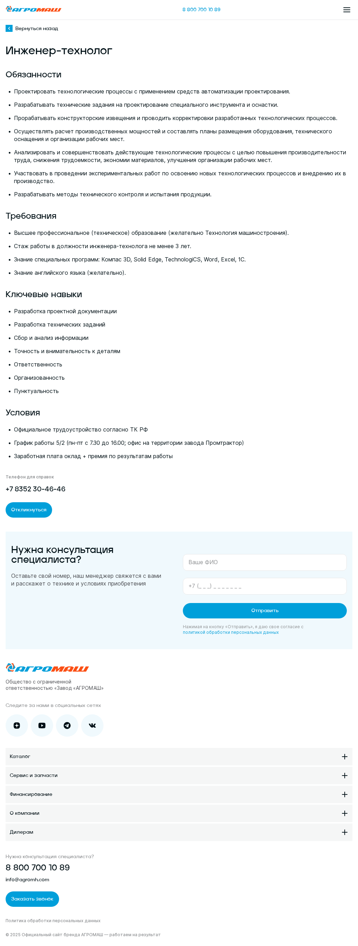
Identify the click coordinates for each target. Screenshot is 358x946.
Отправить (265, 610)
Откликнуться (28, 509)
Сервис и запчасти (34, 775)
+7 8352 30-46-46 (35, 489)
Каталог (20, 756)
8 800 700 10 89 (201, 9)
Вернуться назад (36, 28)
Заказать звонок (32, 899)
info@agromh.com (27, 879)
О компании (25, 813)
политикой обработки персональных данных (231, 632)
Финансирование (31, 794)
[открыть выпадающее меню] (346, 9)
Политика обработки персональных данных (53, 920)
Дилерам (21, 832)
